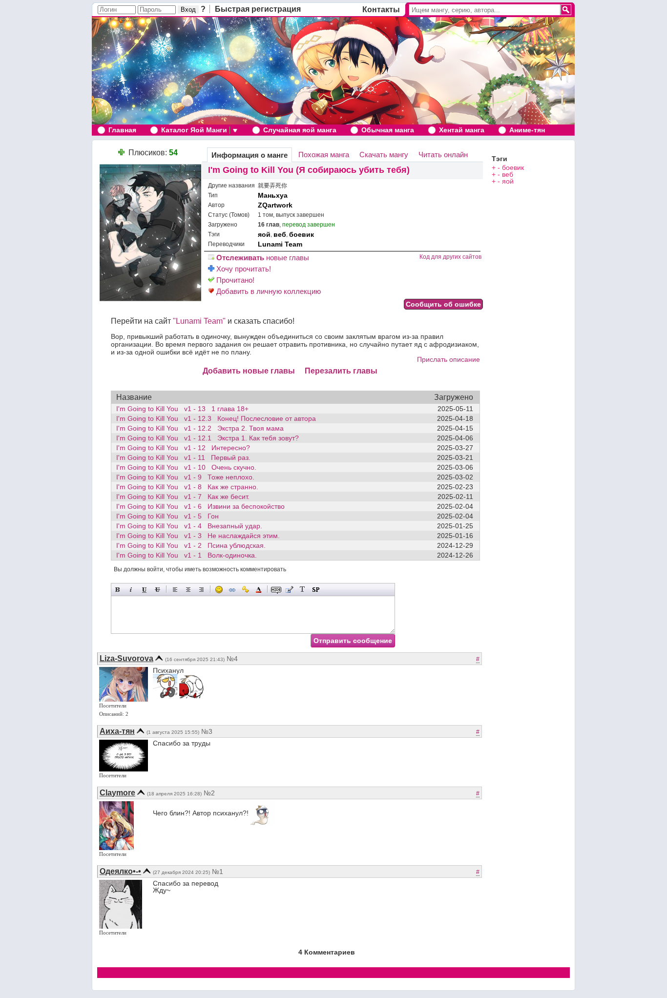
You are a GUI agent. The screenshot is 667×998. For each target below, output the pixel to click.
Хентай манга (461, 130)
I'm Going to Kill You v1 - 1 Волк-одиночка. (186, 555)
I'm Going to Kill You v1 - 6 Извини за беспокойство (200, 506)
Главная (122, 130)
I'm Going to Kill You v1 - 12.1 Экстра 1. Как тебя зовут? (207, 438)
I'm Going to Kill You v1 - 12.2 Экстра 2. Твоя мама (200, 428)
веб (279, 234)
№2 (209, 793)
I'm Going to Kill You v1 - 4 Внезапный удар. (189, 526)
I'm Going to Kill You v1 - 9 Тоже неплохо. (185, 477)
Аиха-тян (117, 731)
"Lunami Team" (199, 321)
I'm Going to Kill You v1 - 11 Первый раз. (183, 457)
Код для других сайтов (450, 256)
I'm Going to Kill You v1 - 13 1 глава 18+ (182, 409)
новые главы (262, 257)
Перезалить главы (341, 371)
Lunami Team (280, 244)
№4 (232, 659)
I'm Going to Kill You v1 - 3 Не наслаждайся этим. (198, 536)
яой (264, 234)
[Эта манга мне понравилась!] (121, 152)
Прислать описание (448, 359)
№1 (217, 871)
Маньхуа (273, 195)
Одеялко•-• (120, 871)
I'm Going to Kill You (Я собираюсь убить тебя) (309, 170)
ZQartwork (275, 205)
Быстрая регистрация (258, 9)
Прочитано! (234, 280)
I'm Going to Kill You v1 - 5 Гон (167, 516)
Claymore (117, 793)
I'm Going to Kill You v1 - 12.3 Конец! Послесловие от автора (216, 418)
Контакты (381, 9)
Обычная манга (387, 130)
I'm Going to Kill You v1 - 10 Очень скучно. (186, 467)
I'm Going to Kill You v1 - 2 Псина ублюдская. (191, 545)
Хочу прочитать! (242, 269)
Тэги (499, 159)
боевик (301, 234)
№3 (206, 731)
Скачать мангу (383, 154)
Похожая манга (323, 154)
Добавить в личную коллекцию (267, 291)
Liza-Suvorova (126, 658)
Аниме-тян (527, 130)
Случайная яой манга (299, 130)
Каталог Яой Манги (194, 130)
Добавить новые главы (249, 371)
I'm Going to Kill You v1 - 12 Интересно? (183, 448)
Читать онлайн (443, 154)
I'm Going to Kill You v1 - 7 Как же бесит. (183, 496)
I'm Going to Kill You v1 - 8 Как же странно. (187, 487)
